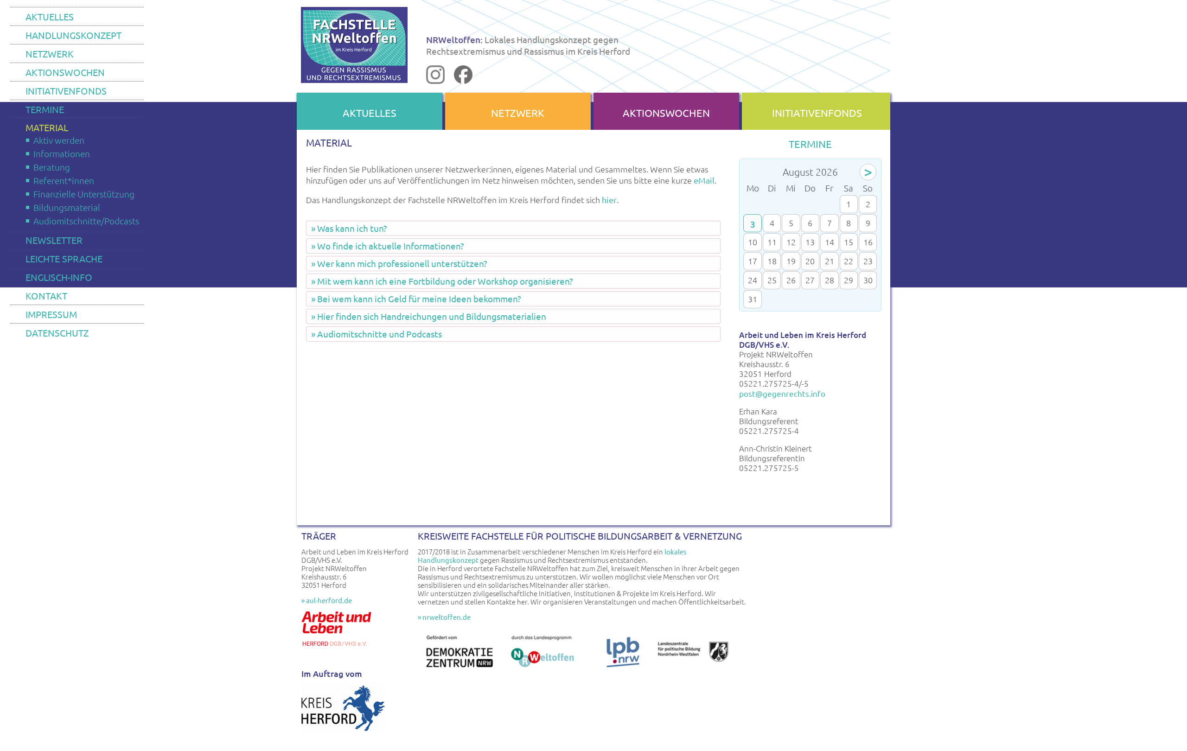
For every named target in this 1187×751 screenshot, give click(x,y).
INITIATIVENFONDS (66, 90)
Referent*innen (63, 180)
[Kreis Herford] (343, 728)
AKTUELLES (50, 16)
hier (609, 199)
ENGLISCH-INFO (59, 277)
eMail (704, 180)
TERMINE (45, 109)
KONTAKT (46, 295)
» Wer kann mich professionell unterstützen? (399, 263)
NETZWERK (50, 53)
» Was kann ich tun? (349, 228)
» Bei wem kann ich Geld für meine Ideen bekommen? (416, 298)
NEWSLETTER (54, 240)
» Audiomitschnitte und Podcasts (376, 333)
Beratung (51, 166)
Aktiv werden (58, 140)
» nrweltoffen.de (444, 616)
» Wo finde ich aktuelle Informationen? (387, 245)
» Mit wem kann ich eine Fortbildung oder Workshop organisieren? (442, 280)
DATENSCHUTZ (57, 332)
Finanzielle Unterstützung (83, 193)
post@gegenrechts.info (782, 393)
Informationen (61, 153)
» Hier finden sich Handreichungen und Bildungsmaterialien (428, 316)
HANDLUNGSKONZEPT (73, 35)
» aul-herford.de (326, 600)
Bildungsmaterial (66, 207)
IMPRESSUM (51, 314)
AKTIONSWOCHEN (65, 72)
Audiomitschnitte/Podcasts (86, 220)
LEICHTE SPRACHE (64, 258)
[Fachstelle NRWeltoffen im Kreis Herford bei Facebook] (463, 80)
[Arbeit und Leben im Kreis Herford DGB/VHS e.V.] (338, 649)
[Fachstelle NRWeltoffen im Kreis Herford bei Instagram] (435, 80)
